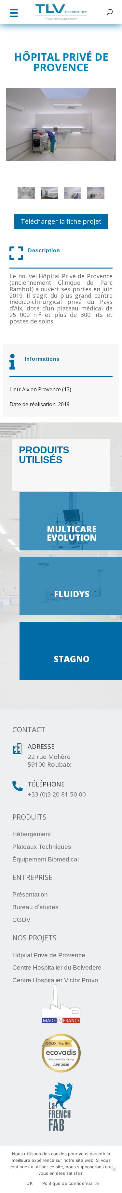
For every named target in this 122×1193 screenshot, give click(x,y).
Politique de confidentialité (70, 1183)
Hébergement (31, 834)
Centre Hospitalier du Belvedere (57, 967)
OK (29, 1183)
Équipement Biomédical (45, 859)
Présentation (30, 894)
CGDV (21, 919)
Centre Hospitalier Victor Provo (55, 980)
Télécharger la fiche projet (61, 221)
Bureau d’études (35, 907)
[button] (13, 12)
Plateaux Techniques (41, 846)
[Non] (114, 1169)
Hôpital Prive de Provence (48, 955)
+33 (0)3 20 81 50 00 (57, 794)
